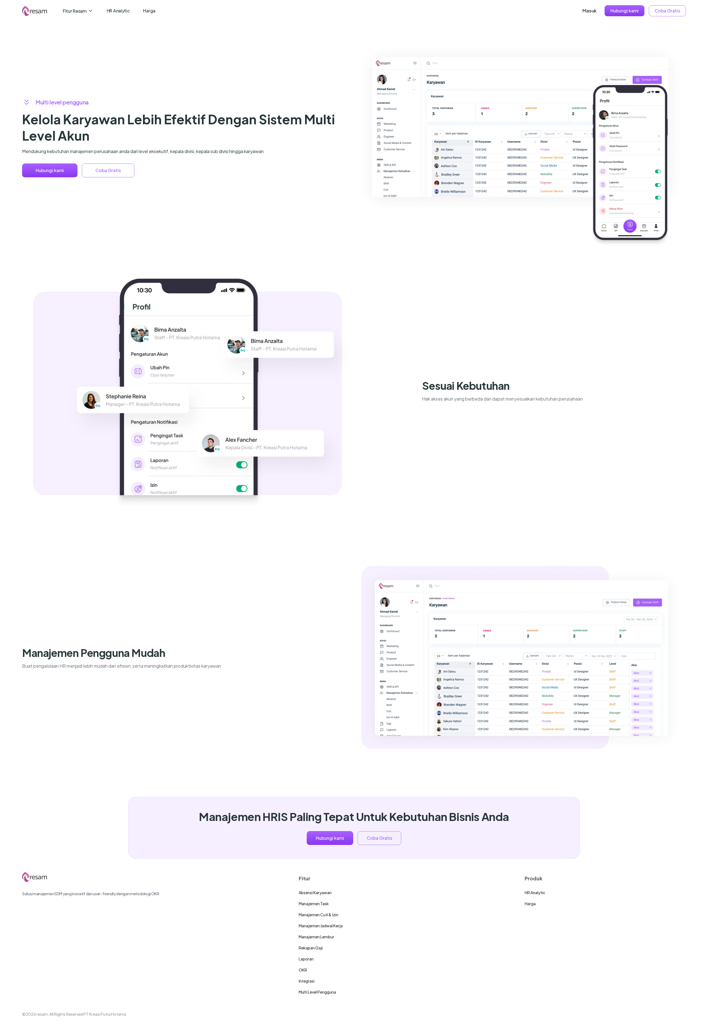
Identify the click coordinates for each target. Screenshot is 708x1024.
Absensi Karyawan (315, 892)
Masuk (589, 11)
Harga (149, 11)
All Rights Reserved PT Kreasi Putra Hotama (87, 1014)
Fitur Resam (75, 11)
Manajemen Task (314, 903)
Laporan (306, 958)
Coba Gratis (667, 11)
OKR (303, 969)
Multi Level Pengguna (317, 991)
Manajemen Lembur (316, 936)
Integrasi (306, 980)
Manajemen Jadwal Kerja (321, 925)
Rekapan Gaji (311, 947)
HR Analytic (118, 11)
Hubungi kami (624, 11)
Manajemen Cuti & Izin (318, 914)
